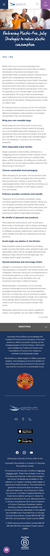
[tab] (25, 327)
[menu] (4, 4)
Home (5, 57)
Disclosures (12, 458)
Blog (11, 57)
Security (21, 458)
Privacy (29, 458)
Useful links (24, 326)
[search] (37, 4)
